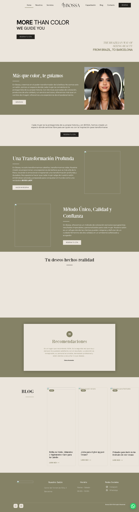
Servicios (50, 5)
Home (29, 5)
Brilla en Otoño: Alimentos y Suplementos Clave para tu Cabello (61, 454)
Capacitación (90, 5)
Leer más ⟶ (54, 462)
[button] (14, 288)
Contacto (111, 5)
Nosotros (39, 5)
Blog (101, 5)
